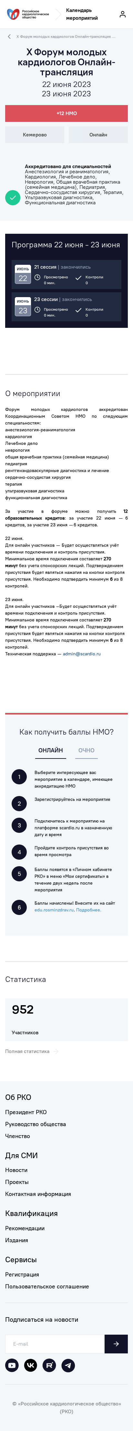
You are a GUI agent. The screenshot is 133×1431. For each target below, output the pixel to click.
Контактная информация (38, 1194)
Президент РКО (26, 1112)
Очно (86, 750)
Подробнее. (88, 910)
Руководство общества (35, 1124)
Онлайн (50, 750)
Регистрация (22, 1274)
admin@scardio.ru (82, 654)
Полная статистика (27, 1051)
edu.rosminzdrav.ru (54, 910)
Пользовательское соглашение (47, 1286)
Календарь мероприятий (82, 14)
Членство (17, 1136)
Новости (16, 1170)
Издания (16, 1240)
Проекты (17, 1182)
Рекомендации (25, 1228)
